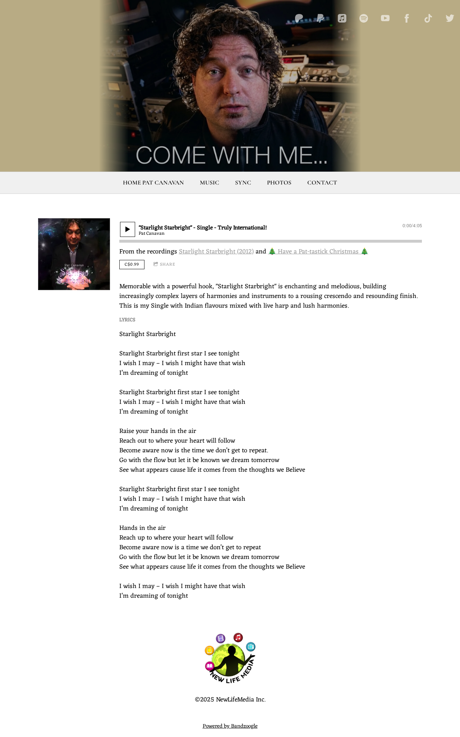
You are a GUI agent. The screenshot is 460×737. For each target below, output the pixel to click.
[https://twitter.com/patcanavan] (450, 18)
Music (209, 182)
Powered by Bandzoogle (230, 726)
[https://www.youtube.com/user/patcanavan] (385, 18)
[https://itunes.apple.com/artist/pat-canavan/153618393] (342, 18)
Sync (243, 182)
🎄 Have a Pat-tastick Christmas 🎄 (318, 251)
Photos (279, 182)
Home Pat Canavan (153, 182)
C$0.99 (132, 265)
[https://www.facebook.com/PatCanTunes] (406, 18)
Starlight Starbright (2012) (216, 251)
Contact (322, 182)
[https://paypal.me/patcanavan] (320, 18)
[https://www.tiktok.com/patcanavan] (428, 18)
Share (167, 265)
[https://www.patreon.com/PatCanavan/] (299, 18)
